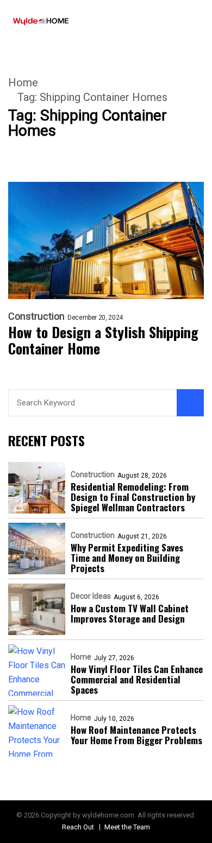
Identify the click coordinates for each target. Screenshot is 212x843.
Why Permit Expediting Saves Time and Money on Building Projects (127, 557)
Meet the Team (127, 827)
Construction (36, 316)
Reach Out (78, 827)
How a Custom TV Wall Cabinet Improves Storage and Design (130, 613)
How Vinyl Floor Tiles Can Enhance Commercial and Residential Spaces (137, 679)
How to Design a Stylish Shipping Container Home (103, 340)
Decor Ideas (91, 596)
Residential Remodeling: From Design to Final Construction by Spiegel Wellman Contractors (133, 496)
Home (23, 82)
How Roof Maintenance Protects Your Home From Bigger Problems (136, 735)
